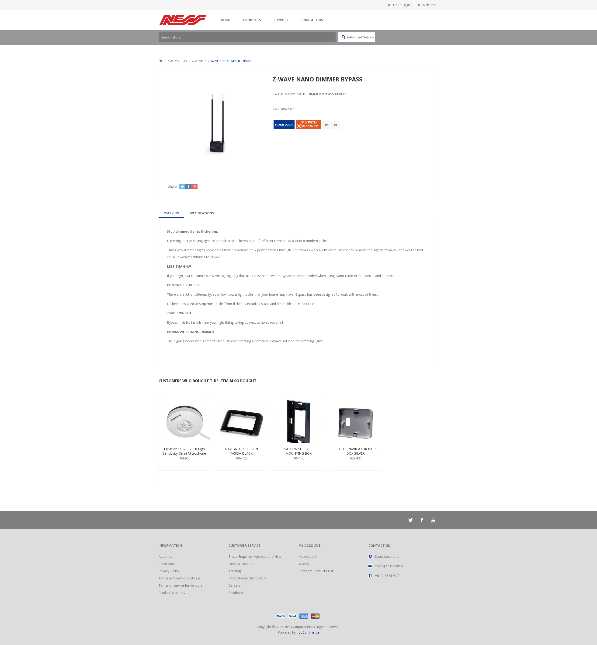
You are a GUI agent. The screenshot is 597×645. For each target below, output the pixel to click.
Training (235, 571)
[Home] (161, 60)
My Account (307, 556)
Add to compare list (326, 125)
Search (356, 37)
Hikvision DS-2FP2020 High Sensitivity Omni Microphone (184, 451)
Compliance (167, 563)
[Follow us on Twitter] (410, 520)
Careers (234, 585)
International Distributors (247, 578)
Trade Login (401, 5)
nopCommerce (308, 632)
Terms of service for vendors (180, 585)
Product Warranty (172, 592)
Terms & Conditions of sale (179, 578)
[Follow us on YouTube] (433, 520)
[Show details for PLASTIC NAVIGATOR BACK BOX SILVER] (355, 417)
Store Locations (387, 556)
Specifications (201, 213)
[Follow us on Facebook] (421, 520)
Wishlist (304, 563)
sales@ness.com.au (390, 566)
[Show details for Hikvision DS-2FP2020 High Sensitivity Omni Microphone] (184, 417)
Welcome (430, 5)
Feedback (236, 592)
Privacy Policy (169, 571)
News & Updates (241, 563)
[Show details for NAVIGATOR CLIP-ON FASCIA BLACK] (241, 417)
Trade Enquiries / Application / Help (255, 556)
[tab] (171, 213)
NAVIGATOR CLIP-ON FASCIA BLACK (241, 451)
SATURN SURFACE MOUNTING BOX (298, 451)
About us (165, 556)
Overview (171, 213)
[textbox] (247, 37)
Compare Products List (315, 571)
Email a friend (335, 125)
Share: (172, 186)
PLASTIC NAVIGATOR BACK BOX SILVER (355, 451)
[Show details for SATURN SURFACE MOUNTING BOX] (298, 417)
